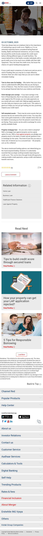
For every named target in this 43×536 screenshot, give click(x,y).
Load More (21, 354)
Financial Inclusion (11, 498)
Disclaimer (29, 532)
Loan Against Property (10, 204)
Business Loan (8, 195)
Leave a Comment (10, 174)
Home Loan (7, 191)
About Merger (9, 504)
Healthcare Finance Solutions (12, 200)
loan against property (23, 134)
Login (31, 3)
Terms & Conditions (13, 533)
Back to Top (33, 384)
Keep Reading (8, 266)
